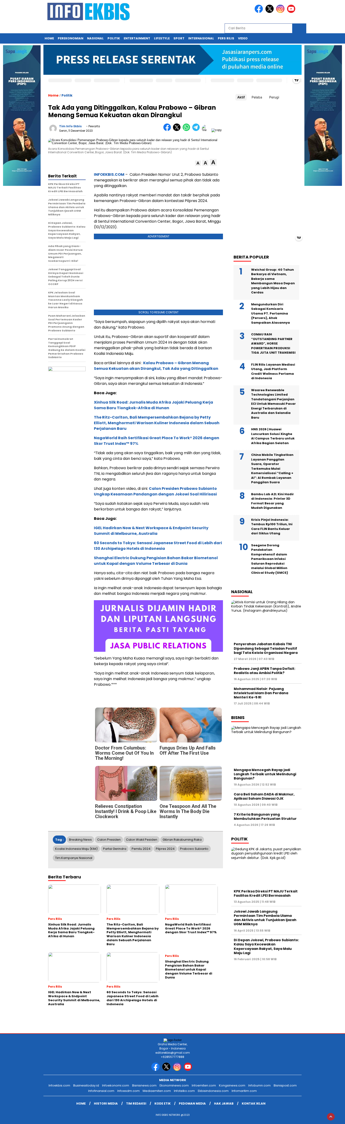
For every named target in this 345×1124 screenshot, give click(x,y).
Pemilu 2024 (141, 849)
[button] (198, 163)
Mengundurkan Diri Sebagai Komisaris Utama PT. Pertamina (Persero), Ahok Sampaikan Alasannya (270, 313)
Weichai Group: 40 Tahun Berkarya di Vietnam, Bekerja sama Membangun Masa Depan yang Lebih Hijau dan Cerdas (273, 281)
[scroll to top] (331, 1116)
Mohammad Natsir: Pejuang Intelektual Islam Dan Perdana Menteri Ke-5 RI (261, 693)
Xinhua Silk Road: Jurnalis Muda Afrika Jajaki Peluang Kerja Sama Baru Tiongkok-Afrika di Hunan (153, 405)
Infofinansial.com (101, 1091)
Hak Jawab (224, 1103)
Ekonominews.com (174, 1085)
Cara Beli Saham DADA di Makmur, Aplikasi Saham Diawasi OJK (264, 796)
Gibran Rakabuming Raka (182, 839)
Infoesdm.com (128, 1091)
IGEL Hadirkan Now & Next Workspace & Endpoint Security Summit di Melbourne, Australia (151, 530)
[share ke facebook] (168, 130)
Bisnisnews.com (144, 1085)
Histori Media (106, 1103)
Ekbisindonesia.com (213, 1091)
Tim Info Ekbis (70, 126)
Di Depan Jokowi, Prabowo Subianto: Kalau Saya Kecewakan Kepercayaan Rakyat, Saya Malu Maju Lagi (266, 946)
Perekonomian (70, 38)
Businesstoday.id (86, 1085)
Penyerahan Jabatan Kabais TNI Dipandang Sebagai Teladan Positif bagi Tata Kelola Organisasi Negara (266, 648)
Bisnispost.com (285, 1085)
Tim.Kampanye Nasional (73, 858)
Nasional (95, 38)
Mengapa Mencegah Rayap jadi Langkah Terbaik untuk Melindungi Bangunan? (265, 774)
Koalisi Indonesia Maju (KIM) (76, 849)
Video (243, 38)
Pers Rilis (226, 38)
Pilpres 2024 (165, 849)
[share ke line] (206, 130)
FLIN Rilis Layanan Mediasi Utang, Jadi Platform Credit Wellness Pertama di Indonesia (273, 372)
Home (49, 38)
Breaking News (80, 839)
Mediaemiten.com (157, 1091)
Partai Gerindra (114, 849)
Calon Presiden (109, 839)
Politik (113, 38)
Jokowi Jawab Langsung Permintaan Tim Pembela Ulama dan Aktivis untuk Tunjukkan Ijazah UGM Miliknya (265, 918)
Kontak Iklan (253, 1103)
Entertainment (137, 38)
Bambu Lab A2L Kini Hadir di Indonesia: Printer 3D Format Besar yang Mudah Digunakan (272, 501)
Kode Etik (162, 1103)
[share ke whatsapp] (187, 130)
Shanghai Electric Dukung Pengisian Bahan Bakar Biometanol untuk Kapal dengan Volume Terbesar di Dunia (156, 560)
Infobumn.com (259, 1085)
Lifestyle (162, 38)
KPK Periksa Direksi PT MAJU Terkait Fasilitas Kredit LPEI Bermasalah (266, 893)
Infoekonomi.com (115, 1085)
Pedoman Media (192, 1103)
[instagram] (281, 12)
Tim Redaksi (136, 1103)
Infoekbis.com (59, 1085)
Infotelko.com (184, 1091)
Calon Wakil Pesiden (141, 839)
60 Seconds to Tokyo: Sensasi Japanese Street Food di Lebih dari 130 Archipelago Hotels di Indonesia (158, 545)
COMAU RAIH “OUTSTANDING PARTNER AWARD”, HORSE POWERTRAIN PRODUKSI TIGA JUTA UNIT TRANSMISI (273, 343)
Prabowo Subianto (194, 849)
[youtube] (292, 12)
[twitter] (270, 12)
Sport (178, 38)
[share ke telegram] (197, 130)
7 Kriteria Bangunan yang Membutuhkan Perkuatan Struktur (265, 816)
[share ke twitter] (178, 130)
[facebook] (259, 12)
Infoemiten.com (204, 1085)
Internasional (201, 38)
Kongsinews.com (232, 1085)
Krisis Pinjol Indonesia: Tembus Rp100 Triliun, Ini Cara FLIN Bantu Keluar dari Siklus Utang (271, 527)
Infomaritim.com (244, 1091)
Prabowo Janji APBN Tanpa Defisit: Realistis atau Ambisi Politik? (264, 670)
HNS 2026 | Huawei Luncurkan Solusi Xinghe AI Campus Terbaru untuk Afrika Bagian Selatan (273, 436)
